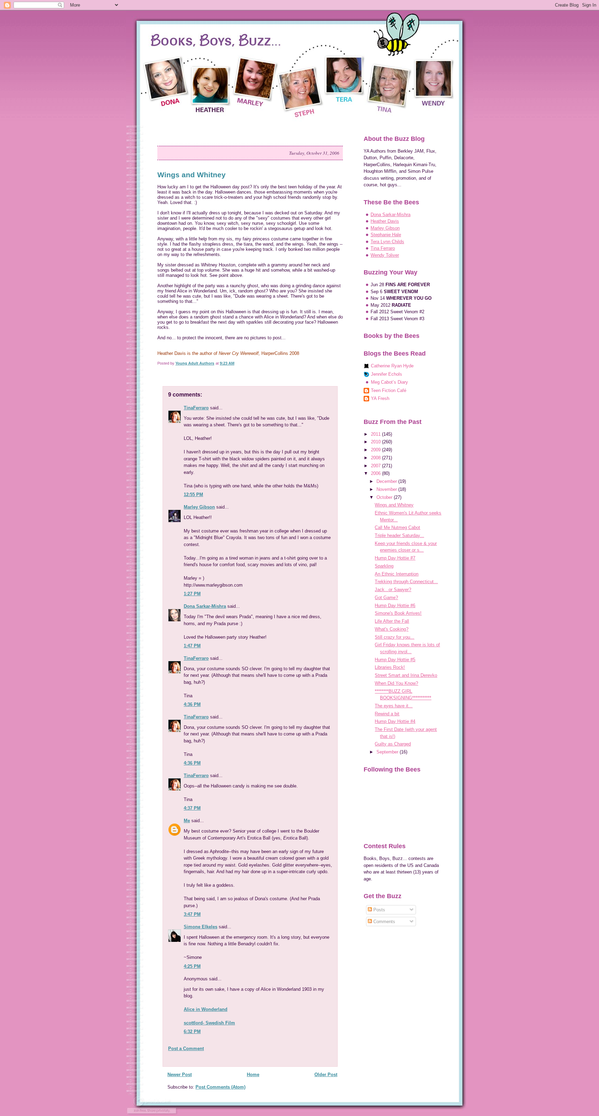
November (387, 489)
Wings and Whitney (394, 505)
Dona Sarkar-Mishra (205, 606)
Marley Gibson (199, 507)
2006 (376, 473)
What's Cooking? (391, 629)
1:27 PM (192, 593)
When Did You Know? (396, 683)
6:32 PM (192, 1031)
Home (253, 1074)
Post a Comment (186, 1048)
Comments (383, 921)
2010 (376, 441)
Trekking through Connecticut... (406, 581)
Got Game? (386, 597)
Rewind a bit (387, 713)
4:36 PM (192, 704)
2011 (376, 434)
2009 (376, 449)
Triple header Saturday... (399, 535)
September (388, 752)
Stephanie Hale (386, 234)
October (385, 497)
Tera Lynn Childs (387, 241)
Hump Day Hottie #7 (395, 558)
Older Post (325, 1074)
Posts (378, 909)
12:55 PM (193, 494)
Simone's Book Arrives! (398, 613)
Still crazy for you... (394, 637)
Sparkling (384, 566)
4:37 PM (192, 808)
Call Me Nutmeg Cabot (397, 527)
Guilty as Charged (393, 744)
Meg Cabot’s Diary (389, 382)
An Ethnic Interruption (396, 574)
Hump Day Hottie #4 (395, 721)
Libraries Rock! (390, 667)
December (387, 481)
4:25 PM (192, 966)
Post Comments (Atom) (220, 1087)
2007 (376, 465)
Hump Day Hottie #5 (395, 659)
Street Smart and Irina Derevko (406, 675)
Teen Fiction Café (388, 390)
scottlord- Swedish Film (209, 1022)
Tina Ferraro (383, 248)
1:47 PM (192, 645)
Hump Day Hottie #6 (395, 605)
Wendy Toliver (385, 255)
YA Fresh (380, 398)
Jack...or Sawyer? (393, 589)
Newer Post (179, 1074)
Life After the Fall (392, 621)
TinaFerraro (196, 407)
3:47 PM (192, 914)
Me (187, 820)
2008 (376, 457)
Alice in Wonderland (205, 1009)
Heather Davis (385, 221)
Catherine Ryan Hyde (392, 365)
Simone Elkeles (200, 926)
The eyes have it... (394, 705)
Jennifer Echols (386, 374)
